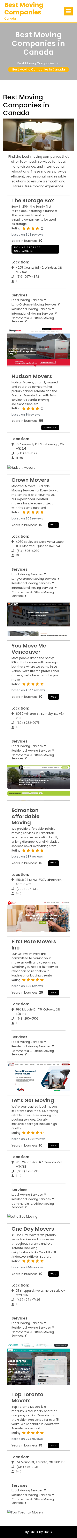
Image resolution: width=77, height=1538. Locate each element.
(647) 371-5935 (27, 1171)
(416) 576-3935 (27, 1466)
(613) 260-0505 (27, 1018)
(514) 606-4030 (27, 550)
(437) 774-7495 (28, 1299)
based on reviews (27, 235)
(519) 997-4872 (27, 276)
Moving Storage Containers (27, 249)
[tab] (68, 11)
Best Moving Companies (23, 8)
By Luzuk (45, 1532)
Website (50, 427)
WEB (54, 525)
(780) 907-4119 (27, 888)
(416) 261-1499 (26, 453)
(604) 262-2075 (28, 722)
